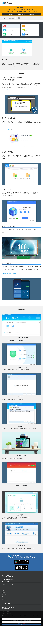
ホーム (3, 20)
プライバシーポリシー (21, 619)
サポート (4, 596)
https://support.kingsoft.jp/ (8, 584)
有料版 (3, 592)
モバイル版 (4, 594)
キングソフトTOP (5, 598)
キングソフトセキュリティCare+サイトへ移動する (21, 14)
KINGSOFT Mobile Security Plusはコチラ (10, 273)
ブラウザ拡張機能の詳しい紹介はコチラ (10, 90)
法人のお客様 (4, 599)
